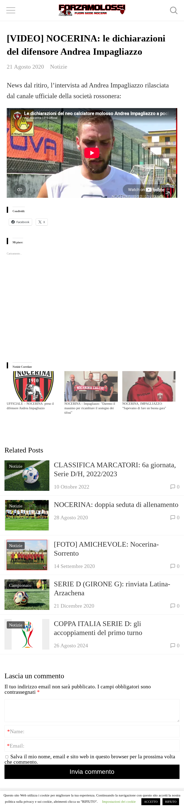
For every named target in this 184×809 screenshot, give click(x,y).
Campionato (20, 585)
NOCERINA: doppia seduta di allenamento (116, 504)
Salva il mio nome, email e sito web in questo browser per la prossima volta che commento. (89, 759)
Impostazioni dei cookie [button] (119, 801)
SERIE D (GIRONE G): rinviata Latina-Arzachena (112, 588)
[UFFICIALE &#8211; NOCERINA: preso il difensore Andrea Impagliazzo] (33, 386)
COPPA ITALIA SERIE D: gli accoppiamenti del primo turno (98, 628)
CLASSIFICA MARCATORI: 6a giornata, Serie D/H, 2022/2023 (115, 469)
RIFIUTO (170, 801)
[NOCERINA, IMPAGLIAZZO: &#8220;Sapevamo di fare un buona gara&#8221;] (148, 386)
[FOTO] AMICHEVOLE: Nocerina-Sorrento (106, 548)
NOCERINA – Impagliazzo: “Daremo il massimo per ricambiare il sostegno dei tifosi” (89, 408)
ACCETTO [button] (151, 801)
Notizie (58, 66)
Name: (15, 731)
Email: (15, 746)
